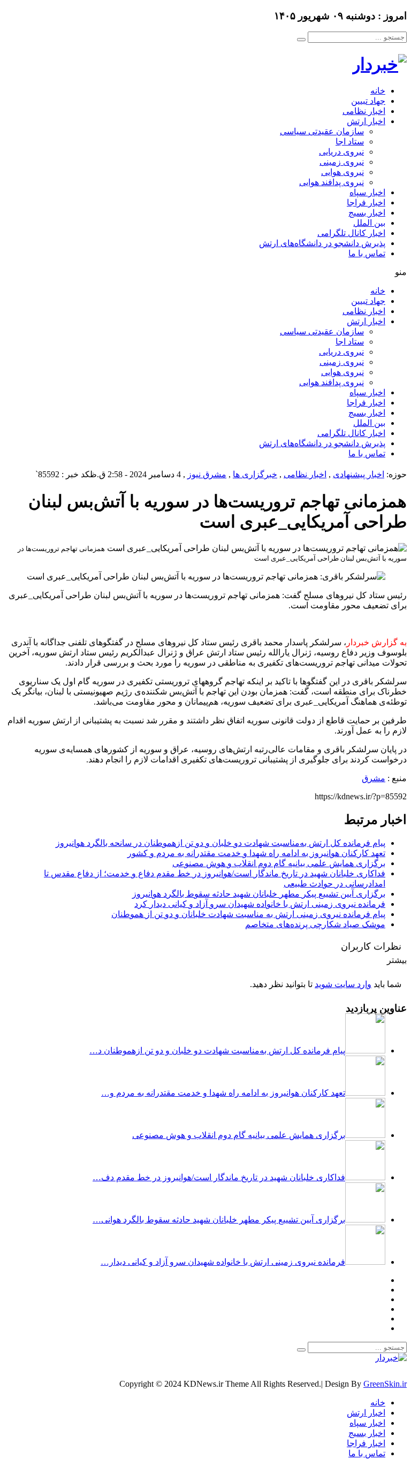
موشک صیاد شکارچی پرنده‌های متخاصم (315, 924)
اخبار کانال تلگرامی (351, 233)
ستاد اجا (350, 141)
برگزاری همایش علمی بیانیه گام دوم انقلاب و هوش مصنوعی (278, 863)
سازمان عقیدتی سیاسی (322, 131)
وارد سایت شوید (343, 984)
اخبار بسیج (366, 212)
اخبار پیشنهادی (358, 474)
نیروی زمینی (341, 161)
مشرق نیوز (206, 474)
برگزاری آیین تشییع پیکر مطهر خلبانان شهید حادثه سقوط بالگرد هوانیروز (258, 893)
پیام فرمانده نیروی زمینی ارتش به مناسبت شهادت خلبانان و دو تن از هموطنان (248, 914)
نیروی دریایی (341, 151)
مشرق (373, 778)
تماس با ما (366, 253)
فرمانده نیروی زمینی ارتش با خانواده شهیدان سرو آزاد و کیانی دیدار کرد (259, 903)
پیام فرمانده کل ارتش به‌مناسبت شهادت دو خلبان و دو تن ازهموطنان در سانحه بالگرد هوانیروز (220, 842)
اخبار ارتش (366, 121)
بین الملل (369, 222)
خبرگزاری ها (255, 474)
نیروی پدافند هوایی (331, 182)
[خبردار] (379, 64)
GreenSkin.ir (385, 1383)
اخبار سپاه (367, 192)
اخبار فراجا (366, 202)
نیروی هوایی (342, 172)
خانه (377, 90)
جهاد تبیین (368, 100)
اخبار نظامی (363, 111)
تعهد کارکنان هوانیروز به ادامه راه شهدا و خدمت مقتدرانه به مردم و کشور (256, 853)
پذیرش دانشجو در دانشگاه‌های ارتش (322, 243)
